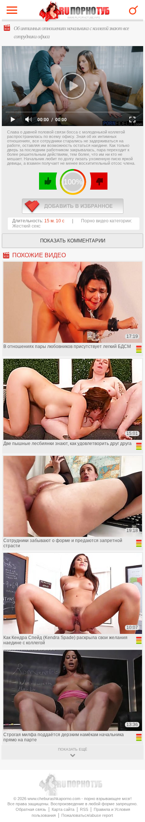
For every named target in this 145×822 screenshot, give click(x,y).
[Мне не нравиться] (98, 181)
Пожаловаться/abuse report (87, 815)
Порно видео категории (106, 220)
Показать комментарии (72, 241)
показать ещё (72, 749)
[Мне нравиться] (48, 181)
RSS (84, 809)
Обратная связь (31, 809)
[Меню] (13, 12)
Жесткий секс (26, 226)
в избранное (72, 206)
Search (133, 10)
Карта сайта (63, 809)
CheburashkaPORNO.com (74, 12)
